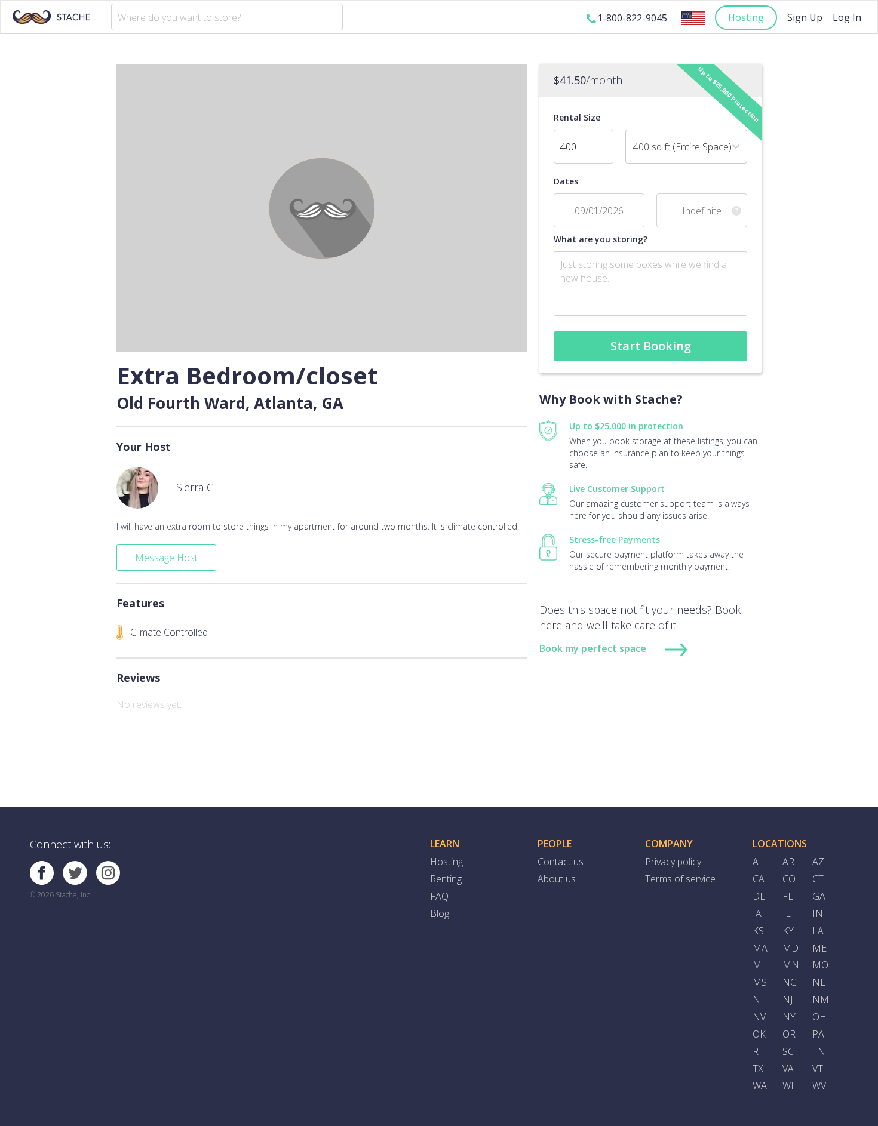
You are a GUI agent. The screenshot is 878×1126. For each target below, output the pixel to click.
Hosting (746, 17)
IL (786, 913)
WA (760, 1085)
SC (788, 1051)
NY (789, 1016)
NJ (787, 999)
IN (817, 913)
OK (759, 1034)
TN (818, 1051)
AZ (818, 861)
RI (757, 1051)
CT (818, 878)
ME (819, 948)
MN (790, 964)
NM (820, 999)
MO (820, 964)
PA (818, 1034)
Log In (847, 17)
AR (788, 861)
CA (759, 878)
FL (787, 896)
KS (758, 930)
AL (758, 861)
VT (817, 1068)
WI (788, 1085)
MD (790, 948)
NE (818, 982)
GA (818, 896)
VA (788, 1068)
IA (757, 913)
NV (759, 1016)
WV (819, 1085)
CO (789, 878)
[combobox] (227, 17)
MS (760, 982)
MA (760, 948)
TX (758, 1068)
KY (788, 930)
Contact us (561, 861)
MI (759, 964)
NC (789, 982)
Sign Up (804, 17)
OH (819, 1016)
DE (759, 896)
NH (760, 999)
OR (789, 1034)
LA (818, 930)
